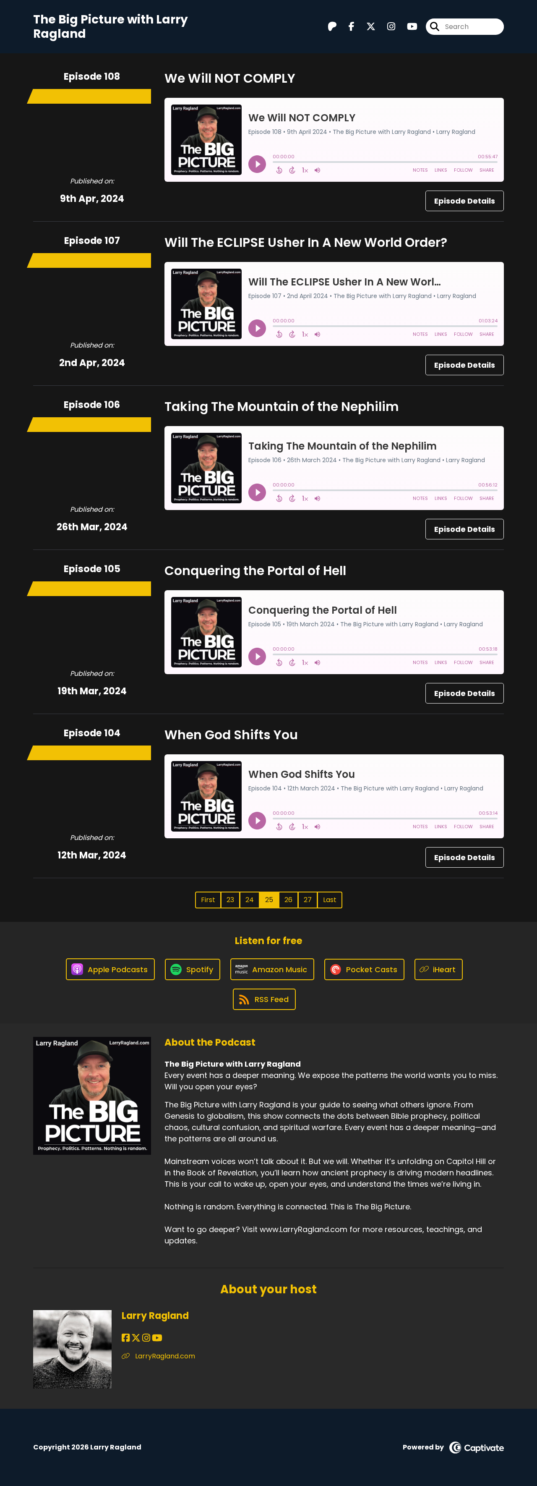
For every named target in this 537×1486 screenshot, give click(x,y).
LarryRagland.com (164, 1356)
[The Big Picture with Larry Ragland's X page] (365, 26)
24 (249, 900)
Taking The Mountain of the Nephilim (281, 407)
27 (308, 900)
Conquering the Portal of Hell (255, 571)
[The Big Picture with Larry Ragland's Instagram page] (386, 26)
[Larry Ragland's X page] (136, 1338)
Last (329, 900)
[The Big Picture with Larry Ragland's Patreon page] (332, 26)
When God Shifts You (231, 735)
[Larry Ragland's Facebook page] (126, 1338)
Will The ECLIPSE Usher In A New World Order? (305, 242)
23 (230, 900)
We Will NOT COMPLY (229, 78)
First (208, 900)
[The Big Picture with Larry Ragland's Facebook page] (347, 26)
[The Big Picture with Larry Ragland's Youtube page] (407, 26)
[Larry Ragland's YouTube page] (157, 1338)
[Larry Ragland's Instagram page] (146, 1338)
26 (288, 900)
